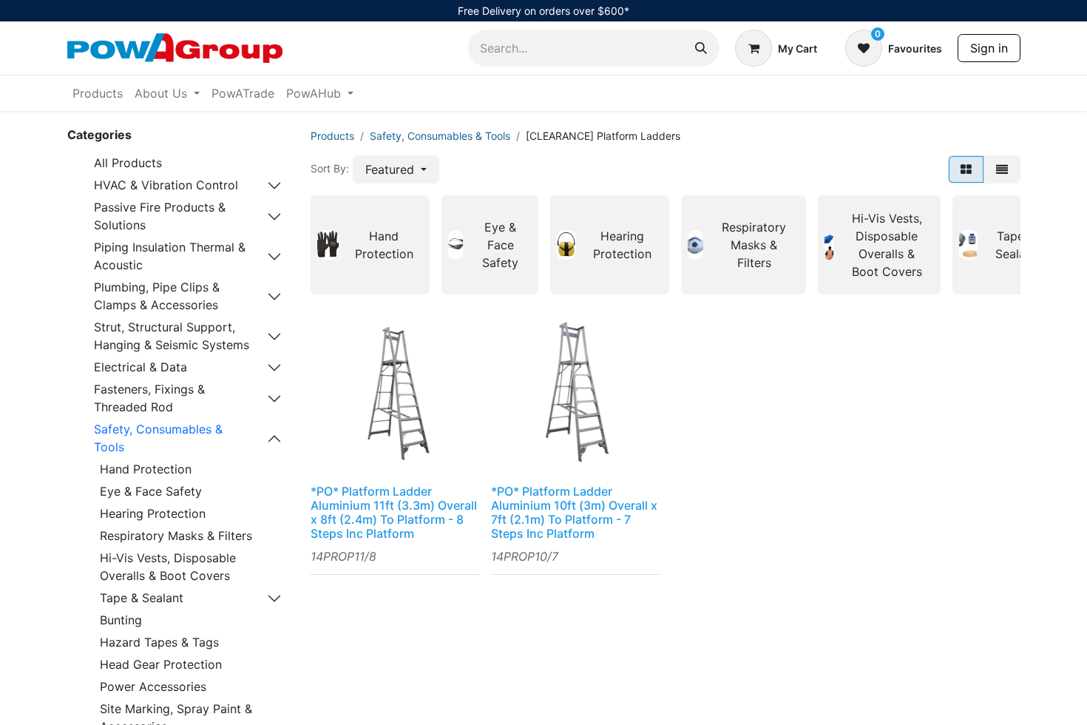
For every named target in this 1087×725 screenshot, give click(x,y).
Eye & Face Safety (151, 491)
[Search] (701, 48)
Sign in (989, 48)
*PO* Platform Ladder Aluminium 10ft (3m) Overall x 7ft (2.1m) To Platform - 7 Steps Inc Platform (574, 513)
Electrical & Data (140, 367)
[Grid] (966, 169)
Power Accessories (153, 686)
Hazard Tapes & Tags (159, 642)
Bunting (121, 620)
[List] (1001, 169)
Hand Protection (146, 469)
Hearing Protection (153, 513)
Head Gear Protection (161, 664)
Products (332, 135)
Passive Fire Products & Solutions (160, 216)
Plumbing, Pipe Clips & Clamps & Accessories (157, 296)
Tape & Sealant (141, 597)
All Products (128, 162)
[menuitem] (98, 93)
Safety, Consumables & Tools (158, 438)
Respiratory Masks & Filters (176, 535)
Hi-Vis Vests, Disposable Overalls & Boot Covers (168, 566)
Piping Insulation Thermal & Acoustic (169, 256)
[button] (396, 169)
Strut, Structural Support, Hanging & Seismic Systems (171, 336)
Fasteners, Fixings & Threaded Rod (149, 398)
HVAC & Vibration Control (166, 185)
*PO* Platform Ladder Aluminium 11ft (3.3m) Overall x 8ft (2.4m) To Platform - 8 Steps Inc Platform (394, 513)
